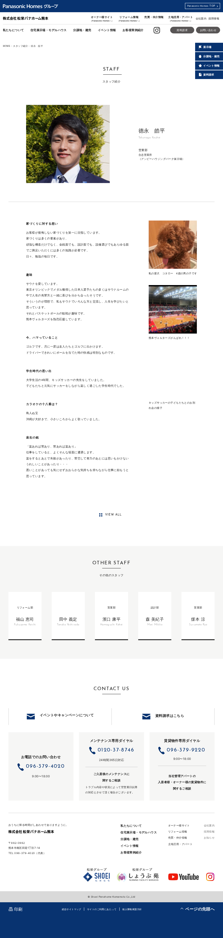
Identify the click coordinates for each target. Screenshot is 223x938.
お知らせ (209, 837)
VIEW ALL (113, 514)
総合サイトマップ (71, 909)
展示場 (207, 47)
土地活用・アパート (180, 18)
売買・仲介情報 (153, 17)
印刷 (18, 909)
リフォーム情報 (129, 18)
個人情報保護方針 (132, 909)
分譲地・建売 (82, 30)
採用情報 (214, 18)
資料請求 (182, 30)
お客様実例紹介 (133, 30)
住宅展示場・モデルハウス (48, 30)
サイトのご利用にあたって (101, 909)
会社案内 (201, 18)
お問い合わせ (208, 30)
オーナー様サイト (102, 18)
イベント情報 (107, 30)
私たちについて (13, 30)
